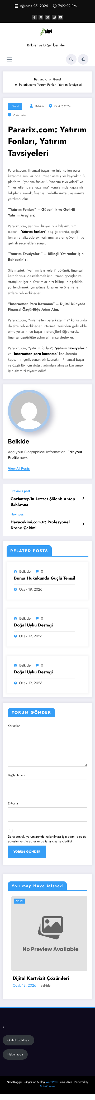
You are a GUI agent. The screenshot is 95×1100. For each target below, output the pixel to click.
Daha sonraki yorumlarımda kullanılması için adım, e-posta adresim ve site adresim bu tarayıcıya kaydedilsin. (47, 839)
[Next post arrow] (83, 524)
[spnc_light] (83, 59)
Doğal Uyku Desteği (33, 625)
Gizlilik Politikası (18, 1040)
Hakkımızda (15, 1054)
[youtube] (60, 17)
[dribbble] (47, 17)
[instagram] (54, 17)
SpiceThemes (47, 1086)
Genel (15, 106)
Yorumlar (14, 725)
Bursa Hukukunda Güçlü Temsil (44, 578)
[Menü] (9, 59)
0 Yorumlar (19, 115)
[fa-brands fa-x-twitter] (41, 17)
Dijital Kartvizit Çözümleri (38, 978)
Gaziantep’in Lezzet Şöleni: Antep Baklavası (43, 501)
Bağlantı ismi (16, 775)
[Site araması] (71, 59)
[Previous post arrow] (83, 498)
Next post (18, 514)
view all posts (19, 468)
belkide (39, 106)
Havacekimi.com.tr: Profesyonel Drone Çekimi (40, 524)
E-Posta (13, 803)
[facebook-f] (34, 17)
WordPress (52, 1082)
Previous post (20, 491)
